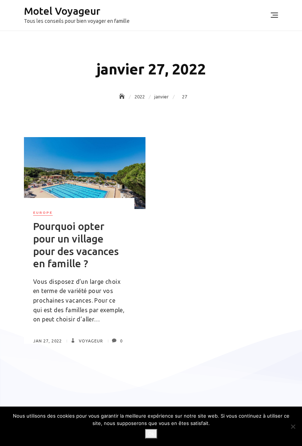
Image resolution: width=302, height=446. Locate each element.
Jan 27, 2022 (47, 341)
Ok (151, 434)
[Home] (122, 97)
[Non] (292, 426)
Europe (43, 212)
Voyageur (90, 341)
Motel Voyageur (62, 11)
